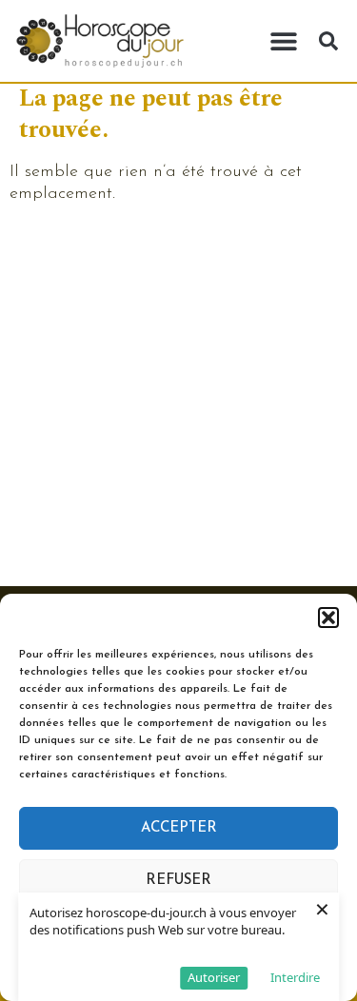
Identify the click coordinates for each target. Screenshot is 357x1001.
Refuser (178, 880)
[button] (328, 617)
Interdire (295, 977)
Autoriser (214, 977)
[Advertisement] (178, 398)
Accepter (179, 828)
